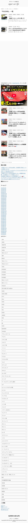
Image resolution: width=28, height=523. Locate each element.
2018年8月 (3, 234)
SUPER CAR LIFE (14, 516)
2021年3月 (3, 189)
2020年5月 (3, 203)
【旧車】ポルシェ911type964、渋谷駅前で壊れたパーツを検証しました (17, 113)
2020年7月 (3, 201)
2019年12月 (4, 211)
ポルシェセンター (15, 21)
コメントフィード (5, 508)
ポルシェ (21, 31)
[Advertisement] (11, 61)
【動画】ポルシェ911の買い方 (16, 18)
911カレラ (18, 19)
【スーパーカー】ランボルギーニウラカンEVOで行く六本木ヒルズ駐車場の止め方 (17, 124)
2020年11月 (4, 195)
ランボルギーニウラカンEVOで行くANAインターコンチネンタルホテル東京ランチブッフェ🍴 (17, 156)
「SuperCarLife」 (15, 83)
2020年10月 (4, 196)
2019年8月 (3, 216)
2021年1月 (3, 192)
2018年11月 (3, 229)
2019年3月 (3, 224)
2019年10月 (4, 214)
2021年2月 (3, 191)
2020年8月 (3, 199)
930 (18, 31)
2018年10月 (4, 231)
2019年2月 (3, 225)
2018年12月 (4, 228)
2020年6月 (3, 202)
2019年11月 (3, 212)
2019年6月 (3, 219)
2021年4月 (3, 188)
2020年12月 (4, 193)
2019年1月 (3, 226)
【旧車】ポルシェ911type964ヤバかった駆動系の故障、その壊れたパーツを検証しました (17, 135)
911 (16, 31)
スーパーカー (22, 19)
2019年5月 (3, 221)
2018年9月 (3, 232)
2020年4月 (3, 205)
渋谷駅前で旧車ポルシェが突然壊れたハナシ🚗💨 (12, 176)
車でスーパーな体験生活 (14, 518)
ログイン (3, 505)
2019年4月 (3, 222)
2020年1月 (3, 209)
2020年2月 (3, 208)
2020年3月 (3, 206)
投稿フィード (4, 507)
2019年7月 (3, 218)
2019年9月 (3, 215)
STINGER (14, 521)
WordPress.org (4, 509)
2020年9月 (3, 198)
